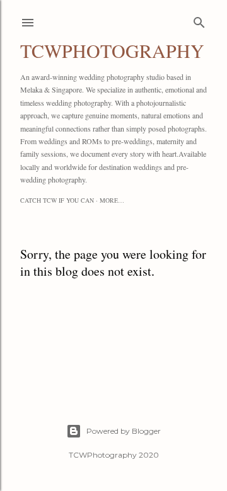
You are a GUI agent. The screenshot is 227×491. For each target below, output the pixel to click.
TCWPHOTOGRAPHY (112, 50)
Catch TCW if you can (57, 200)
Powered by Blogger (123, 431)
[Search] (199, 20)
